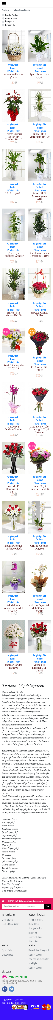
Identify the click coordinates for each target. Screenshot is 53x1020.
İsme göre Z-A (10, 24)
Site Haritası (33, 941)
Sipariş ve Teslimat (36, 928)
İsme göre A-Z (10, 21)
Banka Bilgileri (34, 924)
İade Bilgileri (33, 963)
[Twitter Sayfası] (11, 989)
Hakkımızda (33, 932)
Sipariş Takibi (7, 950)
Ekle (47, 906)
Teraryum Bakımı (35, 937)
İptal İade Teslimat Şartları (39, 959)
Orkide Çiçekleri (8, 954)
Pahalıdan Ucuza (11, 18)
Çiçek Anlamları (8, 919)
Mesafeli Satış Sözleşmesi (39, 950)
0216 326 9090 (17, 976)
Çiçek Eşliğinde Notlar (10, 924)
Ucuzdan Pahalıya (11, 15)
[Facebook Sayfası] (4, 989)
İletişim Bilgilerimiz (36, 919)
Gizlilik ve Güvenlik (35, 954)
